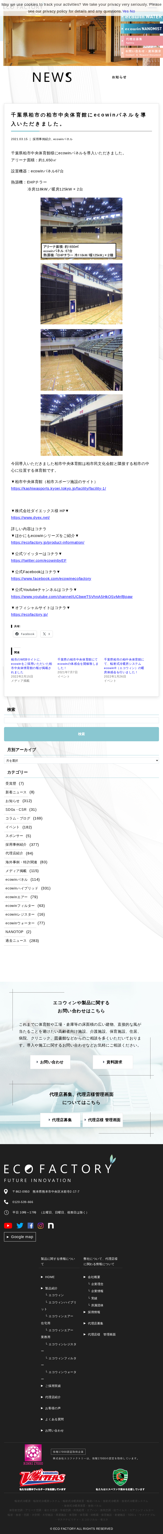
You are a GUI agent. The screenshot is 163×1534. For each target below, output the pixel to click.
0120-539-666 (23, 1202)
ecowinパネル (63, 139)
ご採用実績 (53, 1386)
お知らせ (13, 801)
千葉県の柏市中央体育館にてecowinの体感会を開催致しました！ (78, 664)
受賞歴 (11, 783)
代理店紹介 (14, 853)
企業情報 (96, 1291)
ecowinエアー (17, 897)
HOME (50, 1277)
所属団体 (96, 1305)
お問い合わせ (54, 1430)
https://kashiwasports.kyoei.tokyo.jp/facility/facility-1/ (58, 488)
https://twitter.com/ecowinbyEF (38, 560)
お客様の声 (53, 1408)
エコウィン (54, 1295)
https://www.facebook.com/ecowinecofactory (51, 579)
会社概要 (94, 1277)
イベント (13, 827)
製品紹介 (51, 1288)
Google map (22, 1237)
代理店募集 (95, 1323)
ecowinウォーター (20, 923)
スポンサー (14, 836)
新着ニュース (16, 792)
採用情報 (94, 1312)
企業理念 (96, 1284)
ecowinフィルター (20, 906)
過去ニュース (16, 940)
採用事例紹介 (42, 139)
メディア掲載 (16, 871)
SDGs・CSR (16, 809)
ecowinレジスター (20, 914)
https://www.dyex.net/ (30, 518)
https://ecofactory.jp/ (29, 614)
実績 (92, 1298)
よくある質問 (54, 1419)
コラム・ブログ (18, 818)
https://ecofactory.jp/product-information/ (47, 542)
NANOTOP (14, 932)
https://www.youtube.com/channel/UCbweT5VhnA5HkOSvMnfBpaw (72, 597)
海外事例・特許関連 (21, 862)
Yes (125, 11)
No (132, 11)
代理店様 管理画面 (102, 1334)
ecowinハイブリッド (22, 888)
